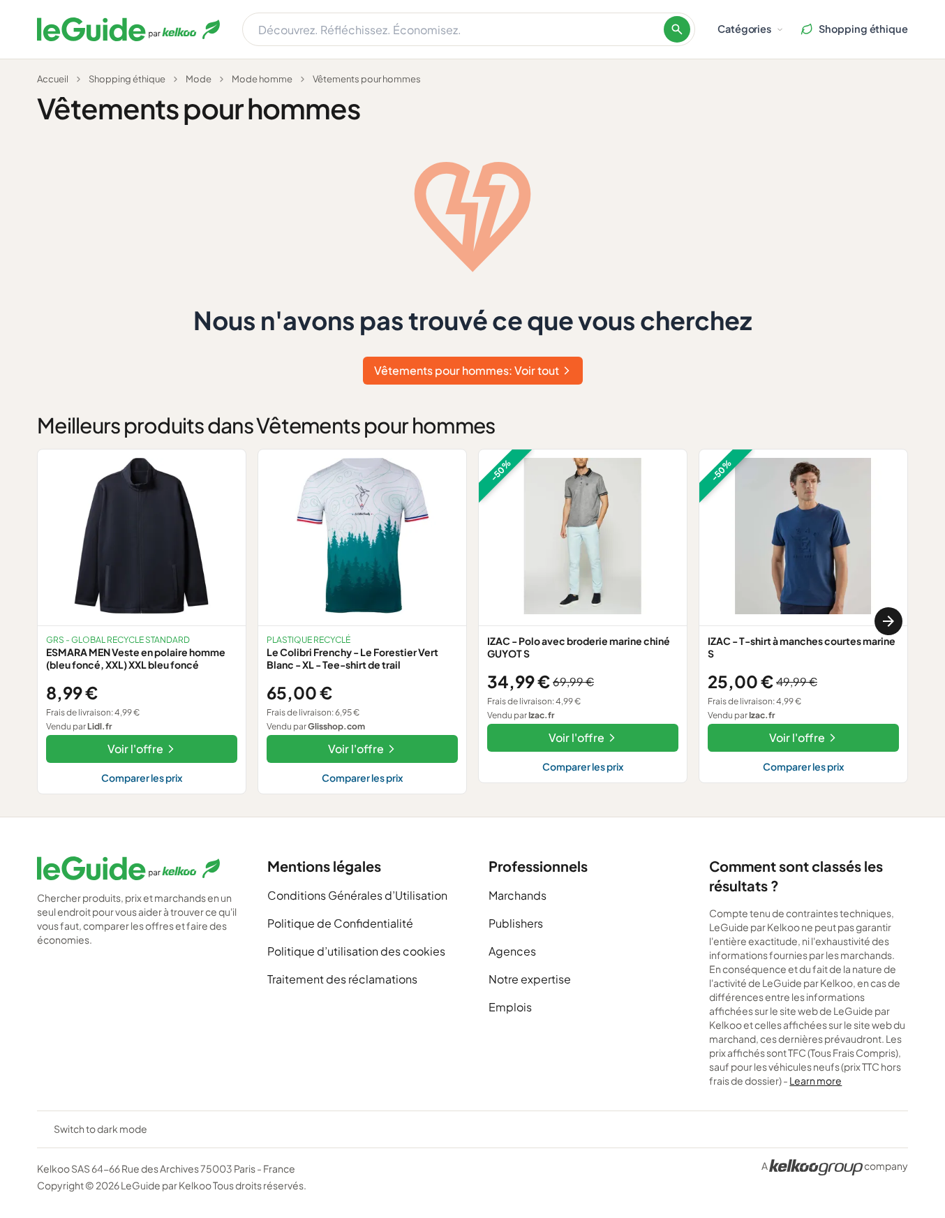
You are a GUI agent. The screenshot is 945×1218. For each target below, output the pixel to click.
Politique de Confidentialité (340, 923)
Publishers (516, 923)
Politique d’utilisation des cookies (356, 951)
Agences (512, 951)
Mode (198, 78)
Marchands (517, 895)
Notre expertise (530, 979)
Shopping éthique (127, 78)
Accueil (52, 78)
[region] (472, 621)
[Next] (888, 621)
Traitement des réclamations (342, 979)
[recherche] (677, 29)
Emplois (510, 1007)
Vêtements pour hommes (367, 78)
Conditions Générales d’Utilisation (357, 895)
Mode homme (262, 78)
